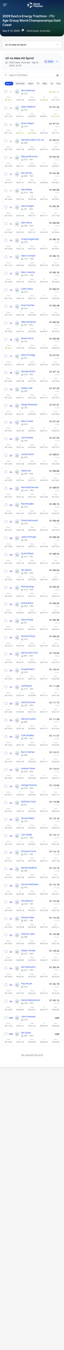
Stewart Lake (27, 933)
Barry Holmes (27, 751)
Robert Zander (28, 950)
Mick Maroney (28, 90)
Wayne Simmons (29, 156)
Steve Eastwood (29, 520)
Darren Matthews (30, 884)
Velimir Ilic (26, 470)
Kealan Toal (26, 387)
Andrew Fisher (28, 768)
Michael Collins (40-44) (32, 139)
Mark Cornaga (28, 354)
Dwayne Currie (28, 851)
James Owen (27, 454)
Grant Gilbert (27, 123)
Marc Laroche (28, 272)
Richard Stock (28, 636)
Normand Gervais (29, 487)
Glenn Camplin (28, 255)
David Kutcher (28, 702)
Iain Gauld (26, 1032)
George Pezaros (29, 785)
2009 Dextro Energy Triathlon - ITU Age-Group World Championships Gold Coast (31, 20)
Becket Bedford (29, 867)
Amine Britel (27, 602)
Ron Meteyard (28, 966)
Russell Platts (27, 669)
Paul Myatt (26, 983)
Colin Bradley (27, 735)
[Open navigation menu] (5, 5)
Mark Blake (26, 189)
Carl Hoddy (26, 834)
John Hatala (27, 437)
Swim (30, 83)
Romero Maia (27, 917)
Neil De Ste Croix (29, 652)
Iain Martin (26, 569)
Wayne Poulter (28, 718)
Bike (45, 83)
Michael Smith (28, 371)
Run (58, 83)
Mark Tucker (27, 421)
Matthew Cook (28, 801)
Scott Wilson (27, 553)
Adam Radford (28, 106)
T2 (52, 83)
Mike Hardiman (28, 321)
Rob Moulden (27, 503)
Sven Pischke (27, 305)
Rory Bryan (26, 172)
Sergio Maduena (29, 404)
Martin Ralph (27, 205)
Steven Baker (27, 818)
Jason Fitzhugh (28, 536)
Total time (20, 83)
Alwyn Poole (27, 619)
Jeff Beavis (26, 685)
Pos (7, 83)
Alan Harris (26, 222)
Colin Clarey (27, 288)
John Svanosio (28, 1016)
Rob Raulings (27, 586)
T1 (38, 83)
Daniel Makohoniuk (30, 999)
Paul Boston (27, 900)
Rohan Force (27, 338)
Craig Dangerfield (30, 239)
